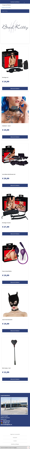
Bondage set (5, 77)
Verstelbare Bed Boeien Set (8, 174)
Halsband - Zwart (6, 125)
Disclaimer (15, 437)
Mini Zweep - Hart (6, 368)
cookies (15, 447)
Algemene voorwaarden (15, 434)
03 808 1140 (6, 423)
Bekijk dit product (15, 88)
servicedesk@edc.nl (6, 424)
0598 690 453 (6, 421)
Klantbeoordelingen (15, 444)
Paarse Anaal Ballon (7, 271)
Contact (15, 440)
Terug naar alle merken (6, 7)
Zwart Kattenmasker (7, 319)
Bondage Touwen (6, 222)
